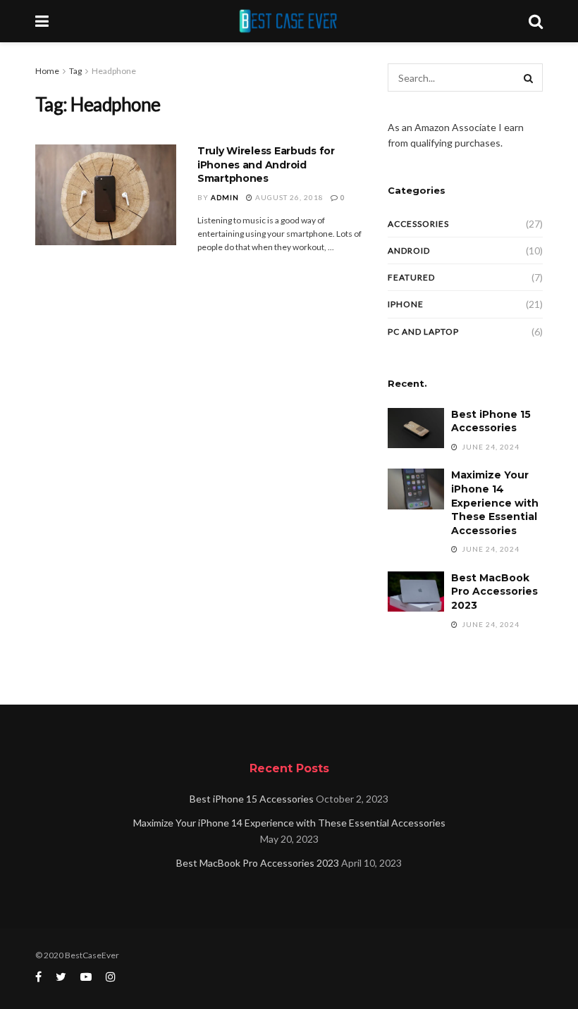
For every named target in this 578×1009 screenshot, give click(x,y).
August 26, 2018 (288, 197)
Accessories (418, 223)
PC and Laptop (423, 331)
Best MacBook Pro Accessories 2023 (494, 591)
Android (409, 250)
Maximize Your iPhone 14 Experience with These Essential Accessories (495, 502)
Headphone (114, 71)
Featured (411, 277)
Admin (225, 197)
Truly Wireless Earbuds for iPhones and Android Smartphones (266, 164)
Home (47, 71)
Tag (75, 71)
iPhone (406, 304)
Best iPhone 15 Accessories (491, 421)
